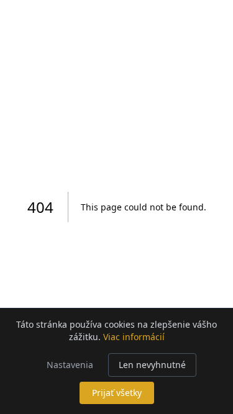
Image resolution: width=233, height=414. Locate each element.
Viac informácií (134, 337)
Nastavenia (70, 365)
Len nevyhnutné (152, 365)
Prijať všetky (117, 392)
